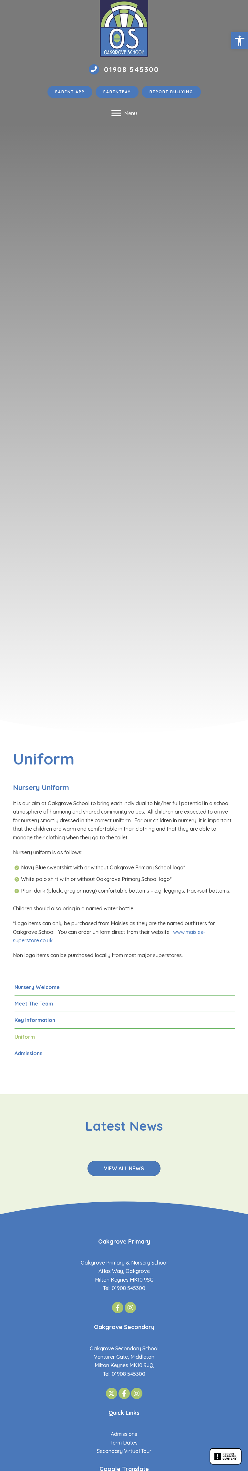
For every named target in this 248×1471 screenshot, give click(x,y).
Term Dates (124, 1442)
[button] (239, 40)
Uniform (25, 1037)
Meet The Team (34, 1003)
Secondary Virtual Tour (124, 1451)
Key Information (35, 1020)
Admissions (28, 1053)
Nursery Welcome (37, 987)
